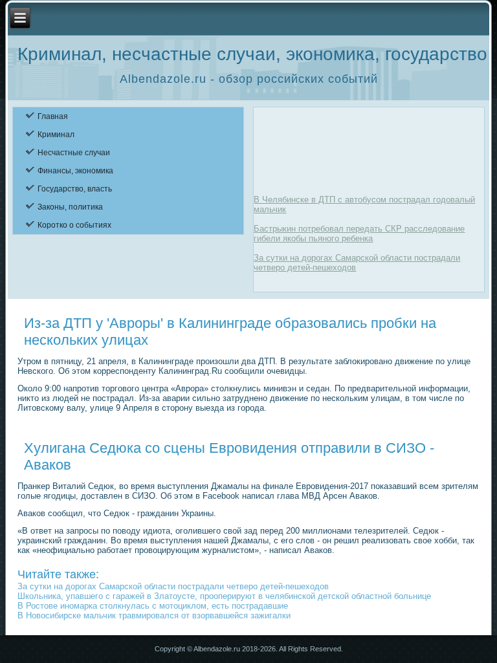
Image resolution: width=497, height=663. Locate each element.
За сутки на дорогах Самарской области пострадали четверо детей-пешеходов (173, 586)
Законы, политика (70, 207)
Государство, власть (75, 188)
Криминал (56, 134)
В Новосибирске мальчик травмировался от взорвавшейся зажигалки (154, 615)
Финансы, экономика (75, 170)
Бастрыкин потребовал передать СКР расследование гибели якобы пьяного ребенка (359, 233)
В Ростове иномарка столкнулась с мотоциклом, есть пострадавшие (152, 606)
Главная (53, 116)
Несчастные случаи (74, 152)
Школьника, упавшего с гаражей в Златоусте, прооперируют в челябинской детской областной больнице (224, 596)
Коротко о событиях (74, 225)
